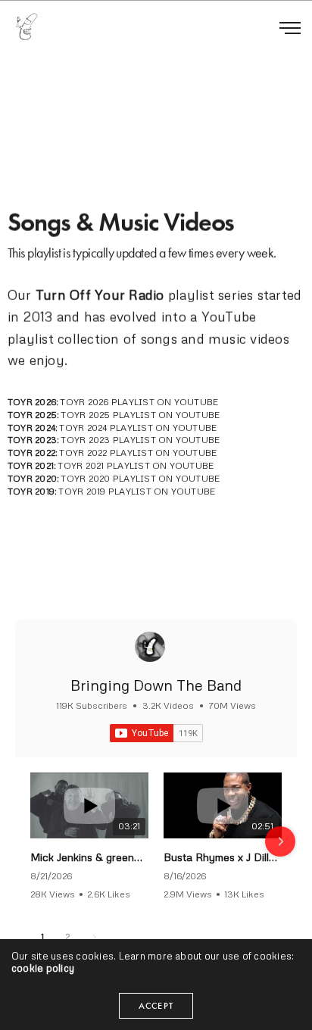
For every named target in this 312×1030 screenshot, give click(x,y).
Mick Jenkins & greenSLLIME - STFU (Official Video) (89, 857)
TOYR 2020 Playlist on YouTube (140, 478)
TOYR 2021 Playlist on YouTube (136, 465)
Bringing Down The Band (156, 685)
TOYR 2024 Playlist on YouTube (138, 427)
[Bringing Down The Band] (150, 647)
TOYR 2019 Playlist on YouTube (136, 491)
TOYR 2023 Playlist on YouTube (140, 440)
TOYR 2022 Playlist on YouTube (138, 452)
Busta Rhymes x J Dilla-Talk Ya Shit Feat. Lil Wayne (223, 857)
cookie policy (42, 968)
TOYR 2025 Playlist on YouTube (140, 414)
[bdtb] (26, 26)
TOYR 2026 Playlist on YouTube (139, 401)
